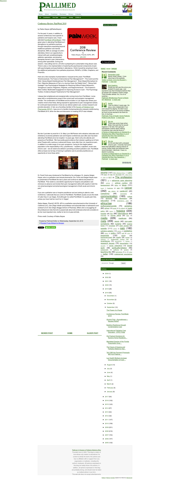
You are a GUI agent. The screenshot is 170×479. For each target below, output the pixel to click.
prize (128, 233)
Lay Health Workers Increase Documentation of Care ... (117, 359)
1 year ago (113, 81)
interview (103, 215)
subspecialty (104, 250)
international (123, 213)
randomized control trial (119, 239)
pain (122, 228)
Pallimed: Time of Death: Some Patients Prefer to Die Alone (116, 117)
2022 (107, 277)
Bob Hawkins (112, 85)
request (127, 241)
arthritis (108, 183)
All (40, 17)
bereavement (105, 185)
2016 (107, 400)
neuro (116, 221)
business (110, 188)
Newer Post (47, 333)
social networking (115, 245)
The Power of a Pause (114, 310)
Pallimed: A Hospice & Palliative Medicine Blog (86, 450)
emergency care (123, 201)
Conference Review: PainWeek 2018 (52, 23)
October (110, 303)
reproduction (118, 241)
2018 (107, 292)
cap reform (112, 191)
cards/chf (124, 191)
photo (106, 233)
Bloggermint (129, 477)
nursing (118, 223)
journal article (116, 215)
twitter (105, 254)
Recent (108, 69)
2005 (107, 442)
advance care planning (122, 180)
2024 (107, 273)
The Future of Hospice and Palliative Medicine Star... (116, 348)
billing (116, 185)
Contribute (54, 14)
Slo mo (110, 121)
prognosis (105, 235)
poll (123, 233)
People (103, 69)
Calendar (78, 14)
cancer (128, 187)
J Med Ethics (128, 175)
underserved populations (123, 254)
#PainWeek (56, 40)
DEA (105, 175)
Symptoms (64, 17)
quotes (127, 237)
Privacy (71, 14)
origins (115, 229)
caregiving (105, 193)
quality (118, 237)
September (111, 307)
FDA (111, 175)
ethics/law (106, 203)
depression (123, 198)
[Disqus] (67, 255)
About (47, 14)
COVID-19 (78, 17)
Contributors (46, 17)
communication (109, 196)
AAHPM (104, 172)
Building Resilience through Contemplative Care (116, 326)
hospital (103, 213)
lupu (127, 215)
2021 (107, 281)
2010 (107, 423)
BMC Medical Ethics (119, 173)
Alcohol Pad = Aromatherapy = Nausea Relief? (117, 320)
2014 (107, 408)
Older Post (92, 333)
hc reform (122, 208)
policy (113, 233)
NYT (110, 177)
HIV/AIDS (118, 175)
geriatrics (128, 205)
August (109, 365)
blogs (124, 185)
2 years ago (116, 99)
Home (41, 14)
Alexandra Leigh (114, 74)
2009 (107, 427)
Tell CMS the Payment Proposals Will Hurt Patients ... (118, 353)
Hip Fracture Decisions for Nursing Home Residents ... (117, 337)
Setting (71, 17)
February (110, 388)
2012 (107, 416)
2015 (107, 404)
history (111, 211)
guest (114, 208)
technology (119, 252)
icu (111, 213)
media (104, 218)
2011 (107, 419)
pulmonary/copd (106, 237)
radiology (103, 239)
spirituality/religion (119, 247)
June (109, 372)
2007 (107, 435)
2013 (107, 412)
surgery (126, 250)
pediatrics (128, 230)
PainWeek (48, 40)
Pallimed (104, 477)
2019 (107, 289)
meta (103, 221)
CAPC (130, 173)
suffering (116, 250)
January (110, 391)
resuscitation (124, 243)
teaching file (106, 251)
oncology (112, 226)
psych (123, 235)
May (108, 376)
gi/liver (107, 208)
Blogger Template (110, 477)
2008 (107, 431)
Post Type (55, 17)
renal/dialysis (105, 241)
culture (129, 196)
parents (119, 231)
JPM (104, 177)
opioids (104, 228)
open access (124, 226)
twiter (130, 252)
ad (108, 181)
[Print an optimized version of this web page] (50, 228)
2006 (107, 439)
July (108, 368)
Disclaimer (63, 14)
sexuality (103, 246)
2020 (107, 285)
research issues (108, 243)
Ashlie (110, 103)
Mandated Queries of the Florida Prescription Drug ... (118, 342)
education (105, 200)
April (108, 380)
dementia (109, 198)
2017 (107, 396)
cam (118, 188)
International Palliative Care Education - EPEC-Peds (116, 331)
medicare (122, 218)
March (109, 384)
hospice (120, 210)
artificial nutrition (121, 183)
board (102, 188)
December (111, 296)
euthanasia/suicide (109, 205)
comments (123, 194)
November (111, 299)
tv (125, 252)
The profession (123, 177)
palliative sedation (107, 231)
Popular (114, 69)
